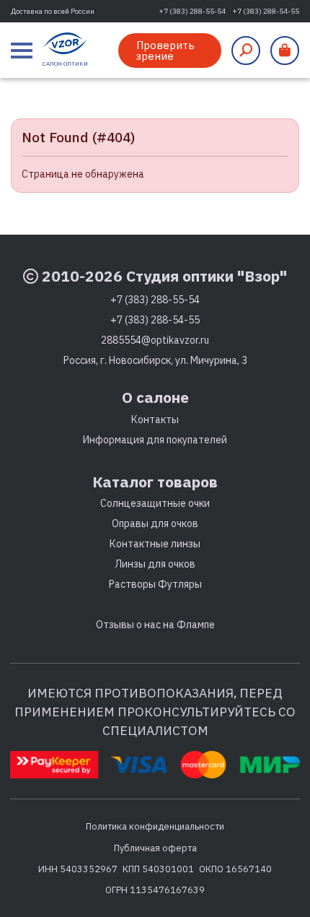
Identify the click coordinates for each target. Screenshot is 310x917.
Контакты (155, 419)
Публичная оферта (155, 847)
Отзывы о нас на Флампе (155, 624)
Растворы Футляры (155, 584)
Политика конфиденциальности (155, 826)
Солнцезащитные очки (155, 503)
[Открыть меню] (21, 50)
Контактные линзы (155, 543)
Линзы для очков (155, 563)
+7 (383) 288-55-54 (192, 11)
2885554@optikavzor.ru (155, 340)
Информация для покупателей (155, 439)
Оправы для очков (155, 523)
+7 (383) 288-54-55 (265, 11)
